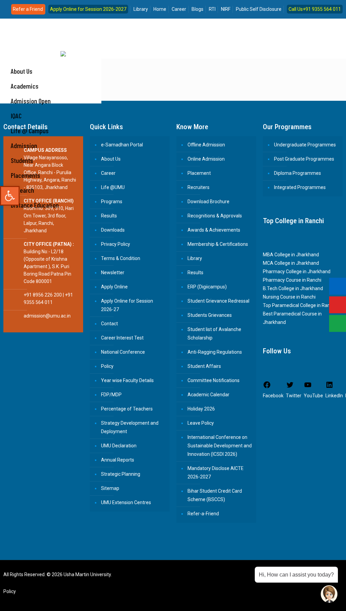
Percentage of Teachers (127, 409)
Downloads (113, 230)
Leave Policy (201, 423)
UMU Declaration (119, 445)
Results (109, 215)
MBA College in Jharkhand (291, 254)
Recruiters (198, 187)
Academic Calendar (208, 394)
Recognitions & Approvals (215, 215)
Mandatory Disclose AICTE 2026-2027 (216, 472)
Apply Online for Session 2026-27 (127, 305)
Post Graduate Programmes (304, 159)
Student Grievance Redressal (218, 301)
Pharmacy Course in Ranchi (292, 280)
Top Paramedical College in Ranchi (300, 305)
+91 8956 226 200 (43, 295)
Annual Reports (117, 460)
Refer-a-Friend (203, 513)
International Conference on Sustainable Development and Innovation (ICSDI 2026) (220, 445)
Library (140, 9)
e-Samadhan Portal (122, 144)
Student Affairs (204, 366)
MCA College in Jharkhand (291, 263)
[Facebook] (295, 600)
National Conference (123, 352)
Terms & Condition (120, 258)
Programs (111, 201)
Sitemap (110, 488)
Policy (107, 366)
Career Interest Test (122, 337)
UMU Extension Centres (126, 502)
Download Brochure (208, 201)
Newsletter (112, 272)
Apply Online (114, 286)
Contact (109, 323)
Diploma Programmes (297, 173)
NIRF (225, 9)
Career (179, 9)
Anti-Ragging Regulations (215, 352)
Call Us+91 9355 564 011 (315, 9)
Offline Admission (206, 144)
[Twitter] (304, 600)
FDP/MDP (111, 394)
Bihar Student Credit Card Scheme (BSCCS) (215, 495)
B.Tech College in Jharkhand (293, 288)
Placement (199, 173)
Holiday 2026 (201, 409)
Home (159, 9)
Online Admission (206, 159)
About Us (111, 159)
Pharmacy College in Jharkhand (296, 271)
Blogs (197, 9)
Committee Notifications (214, 380)
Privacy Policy (115, 244)
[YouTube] (314, 600)
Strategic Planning (120, 474)
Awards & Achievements (214, 230)
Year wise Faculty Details (127, 380)
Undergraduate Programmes (305, 144)
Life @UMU (113, 187)
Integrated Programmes (300, 187)
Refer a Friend (28, 9)
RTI (212, 9)
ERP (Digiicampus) (207, 286)
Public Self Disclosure (258, 9)
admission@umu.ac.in (47, 316)
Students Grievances (210, 315)
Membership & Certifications (218, 244)
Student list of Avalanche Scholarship (214, 333)
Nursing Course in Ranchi (289, 297)
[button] (10, 196)
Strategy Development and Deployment (129, 427)
